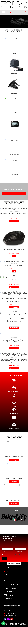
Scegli (14, 255)
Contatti (6, 581)
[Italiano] (10, 12)
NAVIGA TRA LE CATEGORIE (9, 23)
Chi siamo (7, 578)
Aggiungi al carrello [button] (14, 220)
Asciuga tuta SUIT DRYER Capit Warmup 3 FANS (14, 281)
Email (3, 551)
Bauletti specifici (14, 296)
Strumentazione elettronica (14, 211)
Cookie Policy (8, 598)
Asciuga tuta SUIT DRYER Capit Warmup (14, 265)
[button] (3, 12)
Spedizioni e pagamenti (10, 591)
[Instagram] (8, 619)
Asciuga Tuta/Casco (14, 247)
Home (6, 571)
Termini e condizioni (10, 588)
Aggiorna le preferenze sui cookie (12, 605)
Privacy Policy (18, 554)
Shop (5, 574)
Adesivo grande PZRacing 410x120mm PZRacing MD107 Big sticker (14, 214)
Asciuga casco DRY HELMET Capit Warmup (14, 249)
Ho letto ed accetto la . (13, 554)
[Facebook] (5, 619)
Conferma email (18, 551)
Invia (4, 558)
